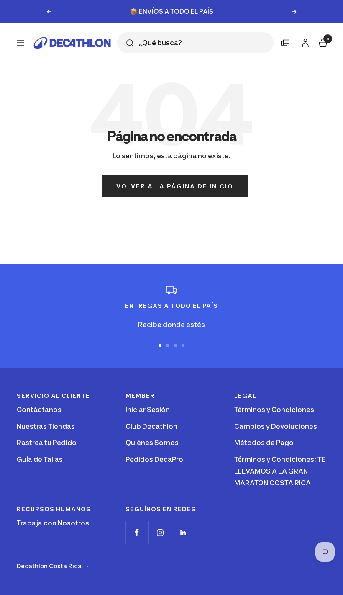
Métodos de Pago (264, 442)
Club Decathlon (151, 426)
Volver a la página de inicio (174, 186)
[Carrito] (322, 42)
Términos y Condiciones (274, 409)
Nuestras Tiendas (46, 426)
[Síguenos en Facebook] (136, 532)
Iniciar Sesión (147, 409)
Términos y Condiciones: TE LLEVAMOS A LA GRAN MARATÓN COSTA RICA (279, 471)
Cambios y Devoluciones (275, 426)
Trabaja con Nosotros (53, 523)
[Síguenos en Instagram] (160, 532)
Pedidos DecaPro (154, 459)
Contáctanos (39, 409)
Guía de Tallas (40, 459)
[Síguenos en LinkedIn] (183, 532)
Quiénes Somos (152, 442)
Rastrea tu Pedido (47, 442)
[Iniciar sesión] (304, 41)
